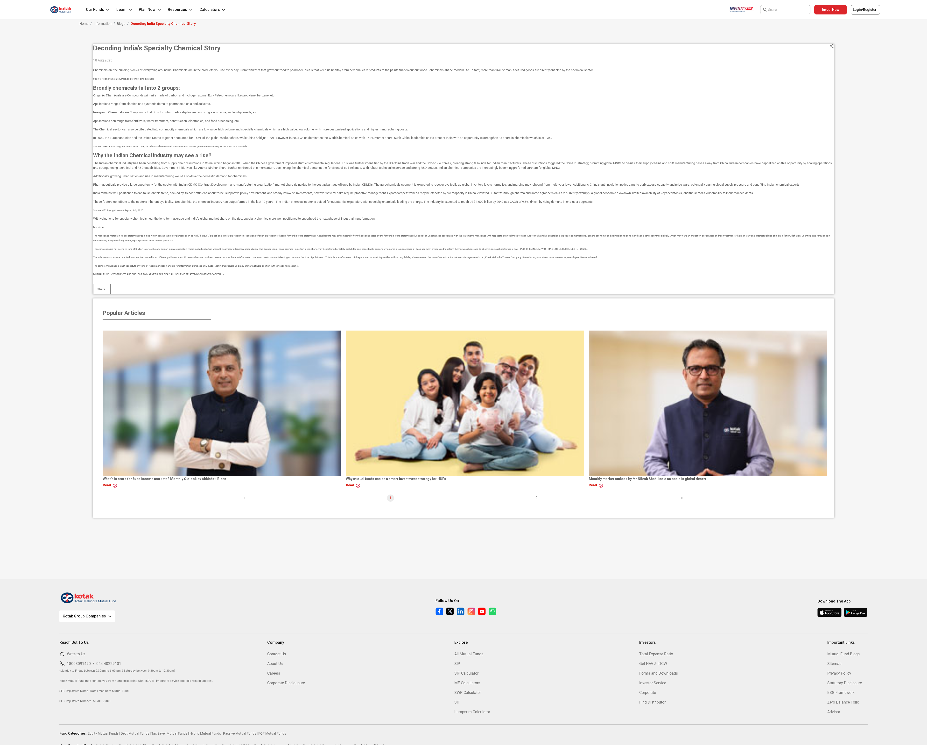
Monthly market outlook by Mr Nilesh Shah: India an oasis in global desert (647, 479)
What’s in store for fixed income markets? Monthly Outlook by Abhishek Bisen (164, 479)
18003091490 (79, 663)
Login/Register (865, 10)
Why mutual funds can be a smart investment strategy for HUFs (396, 479)
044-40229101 (108, 663)
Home (83, 24)
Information (103, 24)
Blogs (121, 24)
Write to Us (76, 654)
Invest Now (830, 10)
